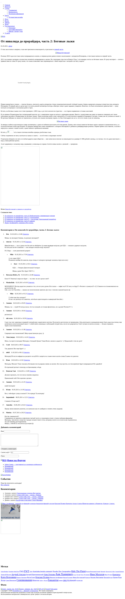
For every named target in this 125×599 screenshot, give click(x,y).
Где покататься (10, 26)
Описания (12, 28)
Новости (7, 7)
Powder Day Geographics (62, 571)
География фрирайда (15, 29)
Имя (2, 431)
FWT (26, 571)
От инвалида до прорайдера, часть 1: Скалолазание (22, 217)
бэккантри (53, 580)
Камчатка (116, 574)
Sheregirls (103, 571)
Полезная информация (16, 14)
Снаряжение (13, 10)
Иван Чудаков (108, 574)
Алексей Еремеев (119, 571)
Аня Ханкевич (64, 574)
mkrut (10, 46)
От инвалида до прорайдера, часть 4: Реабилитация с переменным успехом (30, 216)
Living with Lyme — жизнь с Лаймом (29, 495)
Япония (45, 580)
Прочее (115, 577)
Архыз (74, 574)
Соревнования (24, 580)
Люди (6, 24)
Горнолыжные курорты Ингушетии (29, 493)
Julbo (31, 571)
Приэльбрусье (108, 577)
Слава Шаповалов (11, 580)
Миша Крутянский (10, 209)
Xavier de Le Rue (110, 571)
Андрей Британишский (35, 574)
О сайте (7, 33)
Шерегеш (35, 580)
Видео (7, 21)
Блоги (7, 15)
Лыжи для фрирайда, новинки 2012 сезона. (19, 223)
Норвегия (87, 577)
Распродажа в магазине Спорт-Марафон (29, 500)
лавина (61, 580)
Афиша (7, 22)
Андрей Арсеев (18, 574)
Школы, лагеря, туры (16, 31)
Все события (5, 485)
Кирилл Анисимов (22, 577)
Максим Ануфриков (56, 577)
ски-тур (66, 580)
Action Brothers (4, 571)
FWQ (21, 571)
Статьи (7, 8)
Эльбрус (42, 580)
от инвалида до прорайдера (23, 209)
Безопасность (13, 12)
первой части (58, 49)
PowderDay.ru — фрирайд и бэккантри (25, 591)
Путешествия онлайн (16, 17)
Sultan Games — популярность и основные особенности (23, 464)
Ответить (26, 234)
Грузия (78, 574)
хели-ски (80, 580)
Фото (6, 19)
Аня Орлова (49, 574)
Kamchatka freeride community (42, 571)
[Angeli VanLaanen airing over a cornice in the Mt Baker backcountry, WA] (50, 589)
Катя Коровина (8, 577)
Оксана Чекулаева (96, 577)
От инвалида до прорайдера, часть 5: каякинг (20, 221)
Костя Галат (31, 577)
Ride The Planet (78, 571)
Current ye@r (5, 452)
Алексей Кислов (6, 574)
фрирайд (73, 580)
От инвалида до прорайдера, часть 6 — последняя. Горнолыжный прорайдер (30, 219)
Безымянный (9, 466)
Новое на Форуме (16, 460)
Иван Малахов (97, 574)
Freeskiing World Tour (14, 571)
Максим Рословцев (67, 577)
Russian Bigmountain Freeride (93, 571)
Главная (7, 5)
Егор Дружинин (85, 574)
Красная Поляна (42, 577)
